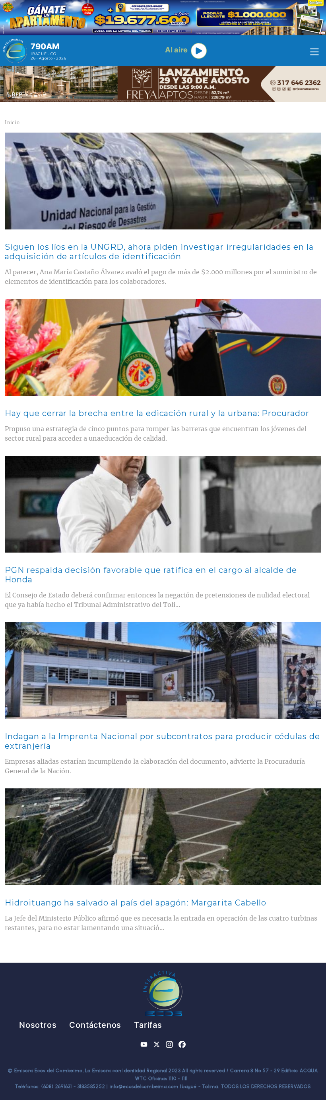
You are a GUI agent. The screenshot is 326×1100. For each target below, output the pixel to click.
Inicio (12, 122)
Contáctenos (95, 1025)
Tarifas (148, 1025)
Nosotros (37, 1025)
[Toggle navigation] (312, 50)
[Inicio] (15, 51)
